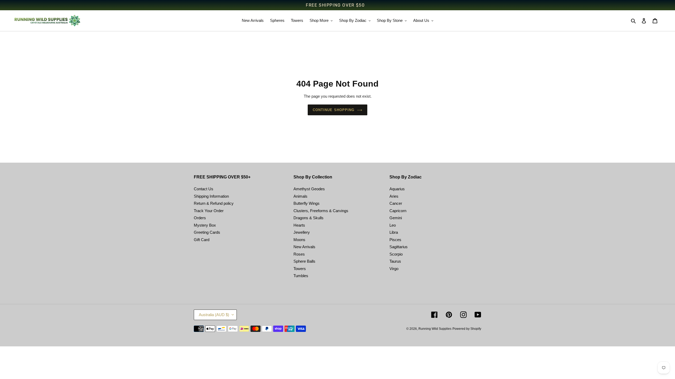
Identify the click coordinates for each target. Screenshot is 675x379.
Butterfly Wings (306, 203)
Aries (393, 196)
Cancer (395, 203)
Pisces (395, 239)
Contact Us (203, 189)
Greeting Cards (207, 232)
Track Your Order (209, 210)
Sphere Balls (304, 261)
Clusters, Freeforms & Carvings (320, 210)
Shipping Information (211, 196)
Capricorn (397, 210)
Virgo (393, 268)
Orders (200, 218)
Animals (300, 196)
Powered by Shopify (466, 329)
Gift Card (201, 239)
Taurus (395, 261)
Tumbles (300, 275)
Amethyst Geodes (309, 189)
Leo (392, 225)
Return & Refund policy (214, 203)
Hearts (299, 225)
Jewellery (301, 232)
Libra (393, 232)
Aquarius (397, 189)
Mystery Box (205, 225)
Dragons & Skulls (308, 218)
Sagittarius (398, 247)
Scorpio (396, 254)
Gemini (395, 218)
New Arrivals (304, 247)
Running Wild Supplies (434, 329)
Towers (299, 268)
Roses (299, 254)
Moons (299, 239)
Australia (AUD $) (214, 314)
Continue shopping (333, 110)
